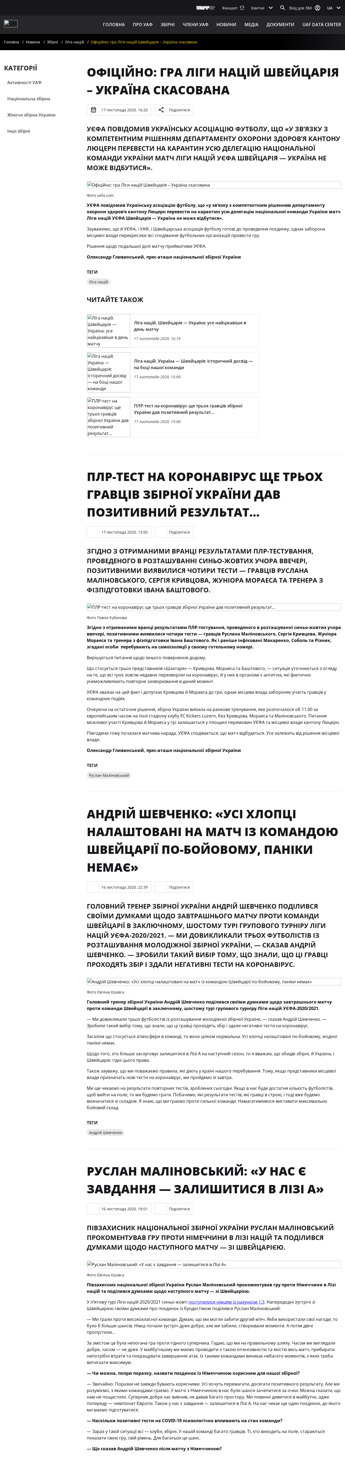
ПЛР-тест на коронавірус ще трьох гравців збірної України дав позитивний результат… (205, 494)
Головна (114, 25)
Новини (226, 25)
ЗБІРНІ (168, 25)
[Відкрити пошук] (283, 8)
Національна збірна (28, 99)
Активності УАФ (24, 82)
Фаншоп (229, 8)
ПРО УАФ (143, 25)
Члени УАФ (195, 25)
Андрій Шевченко (105, 1132)
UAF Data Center (321, 25)
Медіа (251, 25)
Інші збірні (18, 131)
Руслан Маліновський (109, 775)
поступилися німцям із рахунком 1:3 (226, 1302)
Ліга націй (74, 41)
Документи (280, 25)
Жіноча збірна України (31, 115)
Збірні (52, 41)
